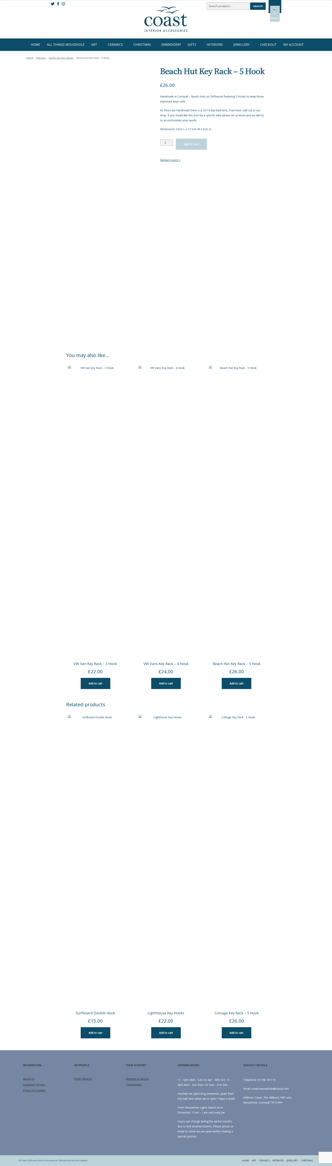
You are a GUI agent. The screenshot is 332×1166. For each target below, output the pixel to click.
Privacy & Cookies (34, 1090)
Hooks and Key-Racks (61, 58)
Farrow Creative (79, 1160)
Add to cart (191, 144)
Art (94, 44)
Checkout (268, 44)
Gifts (192, 44)
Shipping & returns (137, 1079)
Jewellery (241, 44)
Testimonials (134, 1084)
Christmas (142, 44)
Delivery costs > (170, 160)
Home (35, 44)
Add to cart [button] (95, 683)
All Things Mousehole (66, 44)
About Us (28, 1079)
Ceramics (115, 44)
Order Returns (83, 1079)
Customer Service (34, 1084)
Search (258, 6)
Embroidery (171, 44)
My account (293, 44)
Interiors (215, 44)
